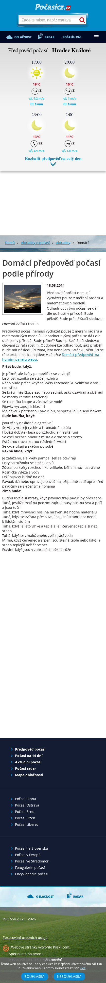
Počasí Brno (24, 811)
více (82, 968)
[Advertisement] (53, 199)
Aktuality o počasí (35, 242)
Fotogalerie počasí (30, 867)
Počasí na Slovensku (31, 848)
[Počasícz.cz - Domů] (53, 7)
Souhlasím (34, 976)
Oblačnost (22, 37)
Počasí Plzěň (25, 818)
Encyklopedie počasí (31, 874)
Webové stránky (24, 947)
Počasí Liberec (26, 824)
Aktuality (63, 242)
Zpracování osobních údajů (25, 937)
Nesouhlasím (69, 976)
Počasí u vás (72, 37)
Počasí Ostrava (27, 805)
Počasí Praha (25, 798)
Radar (49, 37)
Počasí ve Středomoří (32, 861)
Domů (10, 242)
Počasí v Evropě (27, 854)
